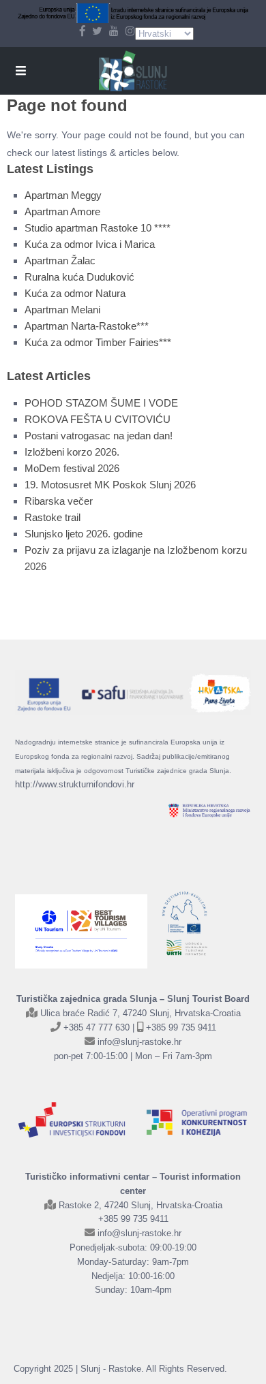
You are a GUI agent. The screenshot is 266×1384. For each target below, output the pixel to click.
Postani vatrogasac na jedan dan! (99, 435)
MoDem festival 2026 (72, 468)
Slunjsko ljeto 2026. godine (84, 533)
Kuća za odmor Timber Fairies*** (98, 342)
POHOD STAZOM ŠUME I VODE (101, 403)
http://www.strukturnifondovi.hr (74, 784)
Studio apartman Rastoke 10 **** (98, 228)
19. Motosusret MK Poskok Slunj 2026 (110, 484)
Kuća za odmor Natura (75, 293)
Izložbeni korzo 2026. (72, 452)
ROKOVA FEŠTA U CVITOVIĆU (98, 419)
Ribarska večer (59, 501)
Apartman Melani (62, 309)
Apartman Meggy (63, 195)
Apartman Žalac (60, 260)
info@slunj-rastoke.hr (139, 1042)
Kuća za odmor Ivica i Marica (90, 244)
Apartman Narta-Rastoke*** (87, 326)
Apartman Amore (62, 211)
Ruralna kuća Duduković (79, 277)
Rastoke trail (52, 517)
